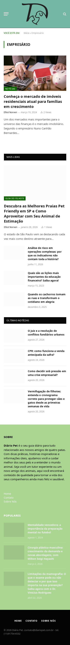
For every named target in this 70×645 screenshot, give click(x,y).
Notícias (10, 88)
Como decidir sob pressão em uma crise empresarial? (47, 373)
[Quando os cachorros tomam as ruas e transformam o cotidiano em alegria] (14, 299)
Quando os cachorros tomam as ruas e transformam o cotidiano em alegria (47, 298)
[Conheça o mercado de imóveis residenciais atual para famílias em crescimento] (35, 73)
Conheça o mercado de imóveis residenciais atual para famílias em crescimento (33, 101)
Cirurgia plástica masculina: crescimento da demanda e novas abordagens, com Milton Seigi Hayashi (45, 553)
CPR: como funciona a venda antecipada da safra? (46, 352)
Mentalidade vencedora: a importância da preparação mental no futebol (45, 528)
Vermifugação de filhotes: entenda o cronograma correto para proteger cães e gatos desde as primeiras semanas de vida (46, 399)
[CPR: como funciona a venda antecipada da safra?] (14, 356)
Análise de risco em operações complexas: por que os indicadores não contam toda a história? (45, 253)
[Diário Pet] (35, 14)
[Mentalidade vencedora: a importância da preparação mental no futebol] (14, 530)
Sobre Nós (10, 501)
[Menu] (6, 14)
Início (26, 33)
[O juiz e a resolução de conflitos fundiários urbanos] (14, 336)
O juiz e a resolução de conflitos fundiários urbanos (46, 332)
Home (7, 493)
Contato (8, 497)
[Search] (64, 14)
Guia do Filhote (14, 198)
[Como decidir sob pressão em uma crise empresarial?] (14, 376)
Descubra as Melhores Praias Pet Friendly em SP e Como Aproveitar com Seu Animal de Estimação (34, 213)
